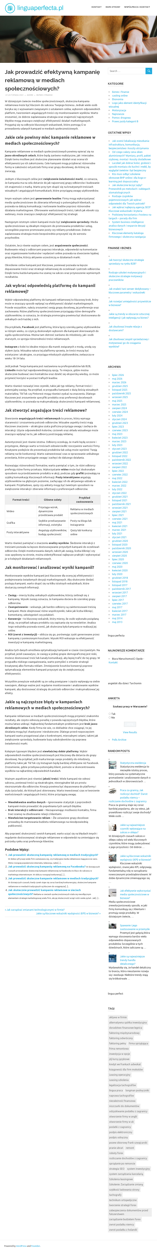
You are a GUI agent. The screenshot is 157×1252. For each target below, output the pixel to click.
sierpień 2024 (119, 408)
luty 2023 (117, 445)
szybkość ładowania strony (124, 1189)
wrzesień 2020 (120, 552)
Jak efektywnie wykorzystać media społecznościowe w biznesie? (135, 894)
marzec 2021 (119, 529)
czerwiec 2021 (120, 518)
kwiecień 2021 (120, 526)
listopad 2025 (119, 389)
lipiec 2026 (118, 375)
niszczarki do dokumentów (124, 1106)
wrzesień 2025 (120, 397)
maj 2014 (117, 618)
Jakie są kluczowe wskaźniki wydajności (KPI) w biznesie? (67, 913)
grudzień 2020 (120, 541)
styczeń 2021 (119, 537)
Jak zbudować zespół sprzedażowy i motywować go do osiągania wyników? (129, 343)
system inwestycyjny (138, 1168)
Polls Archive (119, 739)
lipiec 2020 (118, 559)
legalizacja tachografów (122, 1085)
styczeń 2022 (119, 493)
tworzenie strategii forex (122, 1205)
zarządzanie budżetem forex (125, 1219)
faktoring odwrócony (121, 1038)
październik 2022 (121, 459)
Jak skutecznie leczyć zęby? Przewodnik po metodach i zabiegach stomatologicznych (129, 189)
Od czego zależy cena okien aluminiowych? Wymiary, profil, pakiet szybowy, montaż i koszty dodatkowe (130, 156)
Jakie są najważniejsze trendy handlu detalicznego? (132, 960)
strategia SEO (116, 1168)
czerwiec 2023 (120, 430)
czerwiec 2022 (120, 474)
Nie (113, 717)
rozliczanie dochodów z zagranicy (128, 1158)
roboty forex (116, 1153)
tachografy (115, 1194)
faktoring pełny (117, 1043)
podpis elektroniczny (120, 1132)
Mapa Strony (113, 7)
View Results (130, 732)
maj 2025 (117, 400)
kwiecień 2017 (120, 611)
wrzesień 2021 (120, 507)
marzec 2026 (119, 382)
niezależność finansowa (122, 1100)
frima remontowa (119, 1048)
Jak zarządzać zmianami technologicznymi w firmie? (35, 909)
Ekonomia (117, 99)
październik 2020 (121, 548)
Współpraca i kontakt (137, 7)
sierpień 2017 (119, 596)
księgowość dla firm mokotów (126, 1069)
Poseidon (35, 1246)
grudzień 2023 (120, 423)
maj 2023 (117, 434)
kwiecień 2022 (120, 482)
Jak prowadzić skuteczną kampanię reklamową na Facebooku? (47, 866)
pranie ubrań (116, 1147)
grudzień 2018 (120, 577)
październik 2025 (121, 393)
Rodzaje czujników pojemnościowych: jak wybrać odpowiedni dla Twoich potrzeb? (127, 200)
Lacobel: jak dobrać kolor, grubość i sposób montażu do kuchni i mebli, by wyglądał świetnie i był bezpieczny (130, 167)
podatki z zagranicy (120, 1127)
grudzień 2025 (120, 386)
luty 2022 (117, 489)
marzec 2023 (119, 441)
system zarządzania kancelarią (126, 1174)
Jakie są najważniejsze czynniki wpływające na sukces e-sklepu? (133, 829)
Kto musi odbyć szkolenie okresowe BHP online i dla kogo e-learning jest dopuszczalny (127, 178)
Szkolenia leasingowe (121, 1179)
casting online (120, 95)
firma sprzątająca (138, 1043)
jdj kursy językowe (119, 1059)
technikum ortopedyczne (123, 1200)
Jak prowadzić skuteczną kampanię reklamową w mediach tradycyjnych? (53, 854)
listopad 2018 (119, 581)
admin (30, 95)
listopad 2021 (119, 500)
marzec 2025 (119, 404)
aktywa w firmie (118, 1017)
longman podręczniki (137, 1090)
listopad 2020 (119, 544)
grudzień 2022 (120, 452)
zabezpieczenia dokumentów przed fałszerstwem (128, 1212)
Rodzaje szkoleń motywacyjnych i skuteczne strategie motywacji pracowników (127, 276)
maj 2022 (117, 478)
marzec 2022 (119, 485)
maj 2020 (117, 566)
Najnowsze (118, 114)
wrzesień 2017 (120, 592)
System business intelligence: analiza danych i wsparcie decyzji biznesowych (127, 226)
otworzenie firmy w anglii (123, 1116)
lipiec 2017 (118, 600)
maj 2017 (117, 607)
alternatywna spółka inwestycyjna (128, 1022)
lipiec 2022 (118, 470)
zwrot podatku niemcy (121, 1224)
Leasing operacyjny (119, 1074)
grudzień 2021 (120, 496)
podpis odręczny (118, 1137)
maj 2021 (117, 522)
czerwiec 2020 (120, 563)
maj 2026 (117, 378)
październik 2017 (121, 588)
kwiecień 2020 (120, 570)
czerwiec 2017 (120, 603)
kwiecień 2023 (120, 437)
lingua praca (116, 1090)
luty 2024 (117, 415)
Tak (113, 713)
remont (130, 1147)
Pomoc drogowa (121, 117)
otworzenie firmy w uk (121, 1121)
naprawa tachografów (121, 1095)
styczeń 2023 (119, 448)
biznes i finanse (44, 95)
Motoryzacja (119, 110)
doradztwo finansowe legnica (125, 1027)
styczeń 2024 (119, 419)
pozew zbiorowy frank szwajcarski (128, 1142)
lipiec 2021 (118, 515)
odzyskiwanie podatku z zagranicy (128, 1111)
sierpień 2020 (119, 555)
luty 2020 (117, 574)
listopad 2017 (119, 585)
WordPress (21, 1246)
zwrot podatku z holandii (123, 1229)
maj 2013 (117, 622)
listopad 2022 (119, 456)
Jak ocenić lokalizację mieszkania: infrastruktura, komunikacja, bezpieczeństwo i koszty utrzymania (129, 144)
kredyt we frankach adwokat (125, 1064)
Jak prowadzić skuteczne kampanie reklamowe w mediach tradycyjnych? (53, 878)
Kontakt (97, 7)
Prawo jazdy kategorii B (125, 121)
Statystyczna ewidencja (133, 762)
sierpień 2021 (119, 511)
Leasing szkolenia (119, 1080)
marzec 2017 (119, 614)
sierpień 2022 (119, 467)
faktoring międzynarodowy (124, 1033)
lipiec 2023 (118, 426)
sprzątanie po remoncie (122, 1163)
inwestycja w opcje (119, 1053)
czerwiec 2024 (120, 411)
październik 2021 (121, 504)
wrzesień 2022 (120, 463)
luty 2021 (117, 533)
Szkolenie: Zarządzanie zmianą (126, 1184)
